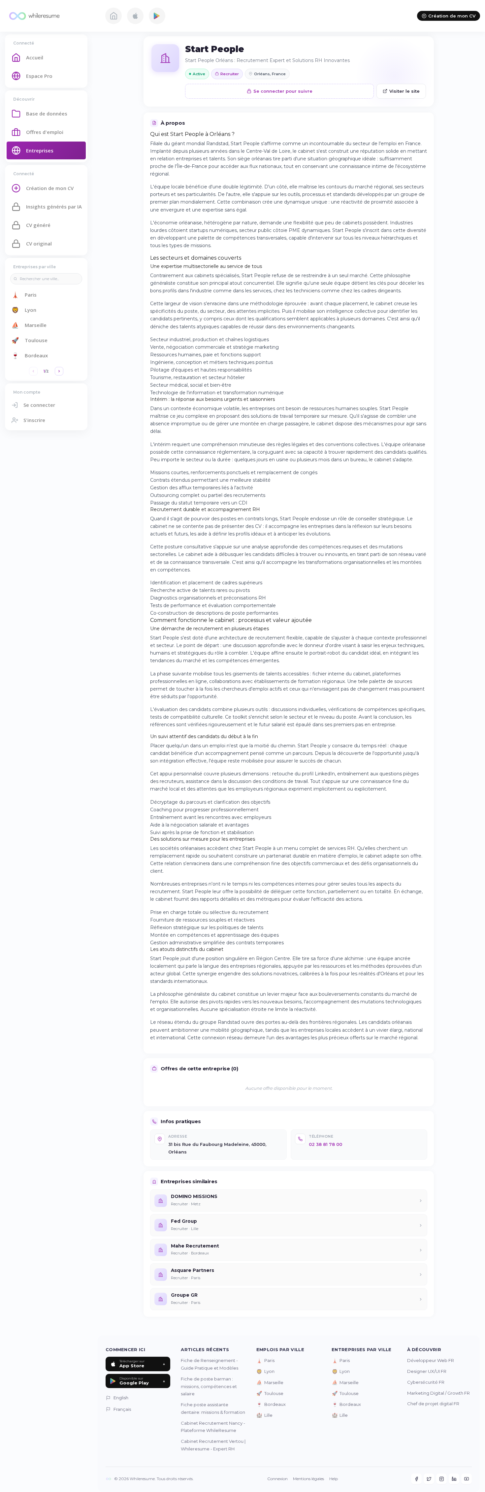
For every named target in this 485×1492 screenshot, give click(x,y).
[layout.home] (113, 16)
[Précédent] (33, 371)
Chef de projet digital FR (433, 1403)
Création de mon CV (451, 15)
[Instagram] (441, 1479)
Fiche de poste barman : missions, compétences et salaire (209, 1386)
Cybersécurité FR (425, 1382)
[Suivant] (59, 371)
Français (122, 1409)
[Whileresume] (51, 16)
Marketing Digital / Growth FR (438, 1393)
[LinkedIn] (454, 1479)
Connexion (277, 1478)
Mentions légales (308, 1478)
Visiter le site (404, 91)
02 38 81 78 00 (325, 1144)
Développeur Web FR (430, 1360)
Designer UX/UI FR (426, 1371)
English (120, 1397)
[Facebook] (416, 1479)
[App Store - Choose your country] (135, 16)
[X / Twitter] (429, 1479)
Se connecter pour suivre (282, 91)
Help (333, 1478)
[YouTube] (466, 1479)
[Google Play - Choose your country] (157, 16)
